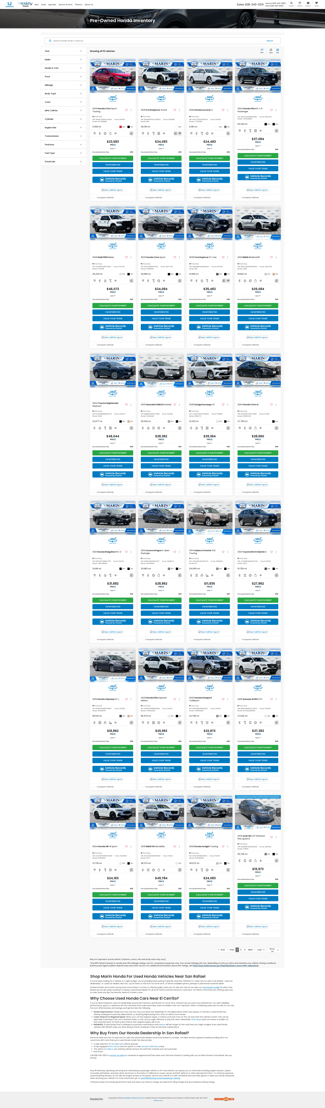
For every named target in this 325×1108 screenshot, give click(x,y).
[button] (133, 75)
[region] (112, 152)
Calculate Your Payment (113, 158)
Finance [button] (78, 4)
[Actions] (131, 110)
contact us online (117, 1055)
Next (251, 949)
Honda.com (158, 1100)
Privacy (143, 1098)
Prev (231, 949)
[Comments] (131, 133)
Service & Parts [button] (65, 4)
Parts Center (114, 1046)
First (222, 949)
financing (195, 1019)
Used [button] (43, 4)
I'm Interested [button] (112, 164)
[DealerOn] (96, 1099)
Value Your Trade (112, 171)
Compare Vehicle (105, 197)
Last (260, 949)
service (162, 1024)
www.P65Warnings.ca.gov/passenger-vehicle (160, 1078)
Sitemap (135, 1098)
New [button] (37, 4)
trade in (109, 1049)
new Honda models (211, 987)
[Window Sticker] (180, 133)
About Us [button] (89, 4)
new (113, 1044)
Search (270, 40)
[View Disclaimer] (115, 133)
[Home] (31, 4)
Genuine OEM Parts (149, 1046)
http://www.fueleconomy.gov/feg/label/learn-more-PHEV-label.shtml (226, 965)
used (121, 1044)
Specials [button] (52, 4)
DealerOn (127, 1098)
